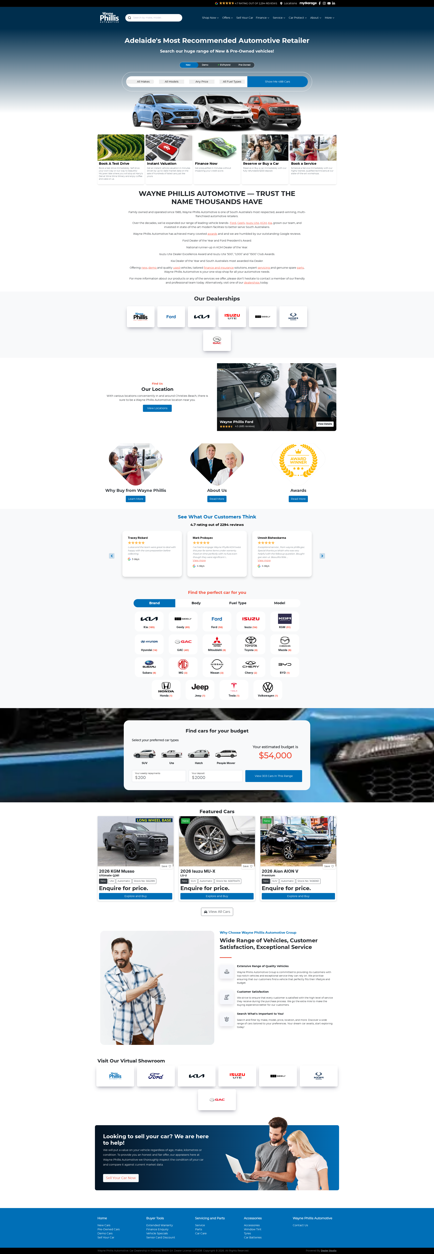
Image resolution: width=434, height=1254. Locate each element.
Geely (241, 223)
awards (212, 234)
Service (278, 17)
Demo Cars (105, 1233)
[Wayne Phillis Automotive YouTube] (329, 3)
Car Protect (296, 17)
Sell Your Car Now (121, 1178)
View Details (325, 424)
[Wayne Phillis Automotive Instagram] (325, 3)
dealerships (252, 282)
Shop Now (209, 17)
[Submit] (129, 18)
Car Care (201, 1233)
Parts (198, 1229)
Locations (290, 3)
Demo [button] (205, 65)
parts (300, 267)
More (328, 17)
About (314, 17)
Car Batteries (253, 1237)
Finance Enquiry (157, 1229)
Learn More (135, 499)
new (144, 267)
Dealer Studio (329, 1251)
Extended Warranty (159, 1225)
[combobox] (153, 18)
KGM (263, 223)
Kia (270, 223)
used (177, 267)
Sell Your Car (244, 17)
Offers (226, 17)
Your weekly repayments (147, 773)
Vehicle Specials (157, 1233)
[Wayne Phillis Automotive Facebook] (320, 3)
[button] (224, 65)
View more (199, 560)
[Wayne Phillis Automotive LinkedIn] (334, 3)
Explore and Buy (135, 896)
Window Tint (252, 1229)
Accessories (252, 1225)
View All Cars (219, 912)
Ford (233, 223)
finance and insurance (219, 267)
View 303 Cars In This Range (274, 776)
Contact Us (300, 1225)
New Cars (103, 1225)
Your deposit (198, 773)
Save (164, 866)
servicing (264, 267)
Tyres (247, 1233)
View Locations (157, 408)
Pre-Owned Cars (108, 1229)
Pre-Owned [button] (244, 65)
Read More (217, 499)
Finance (261, 17)
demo (152, 267)
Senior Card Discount (160, 1237)
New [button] (188, 65)
